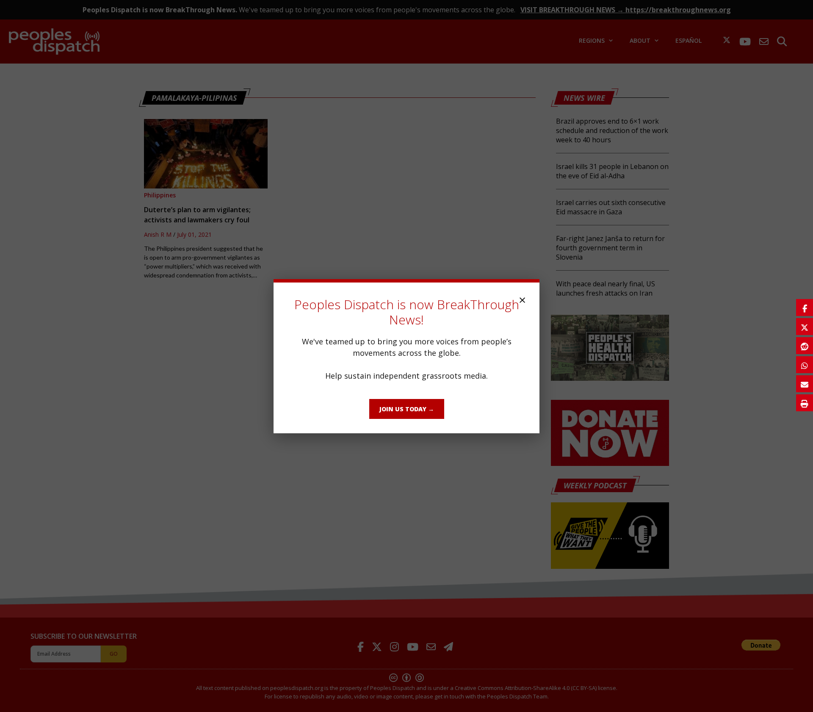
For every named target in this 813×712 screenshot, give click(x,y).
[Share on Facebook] (804, 307)
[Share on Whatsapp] (804, 364)
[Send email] (804, 383)
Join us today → (406, 409)
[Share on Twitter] (804, 326)
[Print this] (804, 402)
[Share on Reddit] (804, 345)
